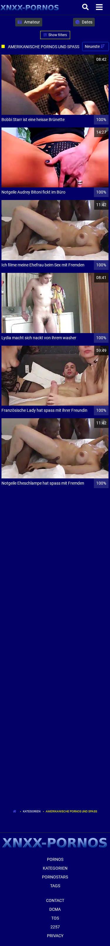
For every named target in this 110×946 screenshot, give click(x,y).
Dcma (55, 909)
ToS (55, 918)
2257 (55, 927)
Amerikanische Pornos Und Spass (71, 811)
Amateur (31, 22)
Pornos (55, 859)
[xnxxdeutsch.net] (30, 7)
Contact (55, 900)
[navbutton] (100, 7)
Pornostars (55, 877)
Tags (55, 885)
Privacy (55, 935)
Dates (86, 22)
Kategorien (31, 811)
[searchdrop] (86, 7)
